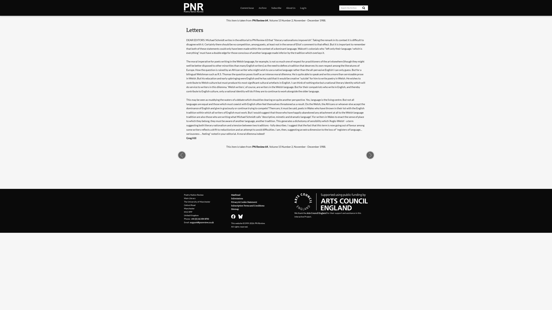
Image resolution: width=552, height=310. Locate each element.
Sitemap (235, 209)
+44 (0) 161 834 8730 (200, 219)
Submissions (237, 198)
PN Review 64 (260, 20)
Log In (303, 8)
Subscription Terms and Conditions (247, 205)
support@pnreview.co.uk (202, 222)
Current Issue (247, 8)
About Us (290, 8)
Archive (263, 8)
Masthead (235, 195)
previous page (181, 155)
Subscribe (276, 8)
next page (370, 155)
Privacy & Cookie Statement (244, 202)
